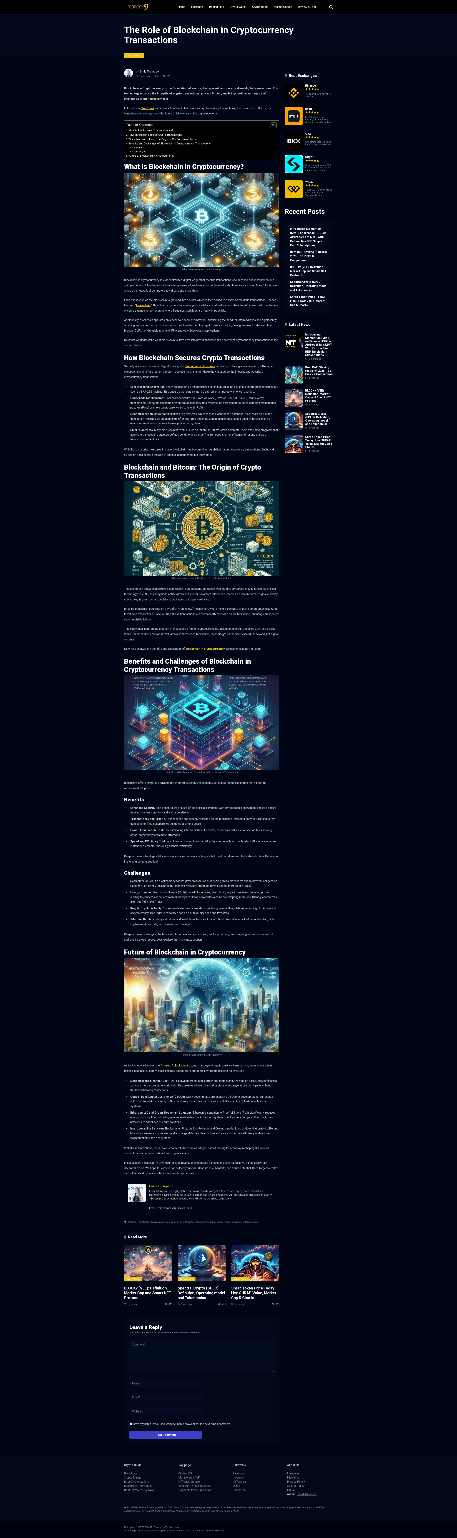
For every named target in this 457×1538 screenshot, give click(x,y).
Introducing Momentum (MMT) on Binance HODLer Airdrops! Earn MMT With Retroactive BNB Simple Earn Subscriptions (308, 237)
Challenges (139, 151)
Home (181, 7)
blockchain (143, 305)
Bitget (309, 157)
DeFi (197, 1477)
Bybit (308, 109)
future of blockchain (174, 1065)
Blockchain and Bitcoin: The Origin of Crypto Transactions (162, 139)
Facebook (239, 1473)
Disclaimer (293, 1477)
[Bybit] (294, 124)
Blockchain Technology (138, 1485)
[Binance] (294, 100)
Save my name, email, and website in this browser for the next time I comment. (182, 1424)
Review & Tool (307, 7)
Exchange (197, 7)
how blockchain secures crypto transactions (201, 1222)
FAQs (290, 1490)
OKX (308, 134)
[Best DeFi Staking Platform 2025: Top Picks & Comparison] (294, 382)
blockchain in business (200, 366)
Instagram (239, 1477)
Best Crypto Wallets (136, 1481)
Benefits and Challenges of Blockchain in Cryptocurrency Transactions (170, 143)
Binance (310, 85)
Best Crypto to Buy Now (139, 1490)
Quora (236, 1485)
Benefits (138, 147)
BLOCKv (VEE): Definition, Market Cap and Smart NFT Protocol (147, 1293)
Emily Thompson (149, 71)
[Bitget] (294, 172)
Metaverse (185, 1477)
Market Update (283, 7)
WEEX (309, 182)
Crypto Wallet (238, 7)
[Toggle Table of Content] (272, 125)
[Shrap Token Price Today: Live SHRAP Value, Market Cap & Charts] (255, 1263)
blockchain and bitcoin (139, 1222)
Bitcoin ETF (185, 1473)
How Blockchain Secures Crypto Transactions (155, 134)
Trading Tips (216, 7)
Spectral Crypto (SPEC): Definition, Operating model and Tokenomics (201, 1293)
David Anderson (307, 1494)
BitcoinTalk (239, 1490)
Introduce (293, 1473)
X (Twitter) (239, 1481)
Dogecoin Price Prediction (194, 1490)
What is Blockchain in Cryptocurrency (242, 1222)
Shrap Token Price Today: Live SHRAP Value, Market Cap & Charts (253, 1293)
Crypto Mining (132, 1477)
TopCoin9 (147, 108)
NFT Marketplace (189, 1481)
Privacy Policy (296, 1481)
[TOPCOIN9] (139, 6)
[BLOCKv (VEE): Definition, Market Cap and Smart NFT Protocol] (148, 1263)
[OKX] (294, 149)
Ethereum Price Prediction (194, 1485)
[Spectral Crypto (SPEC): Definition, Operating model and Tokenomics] (202, 1263)
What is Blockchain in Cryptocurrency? (151, 130)
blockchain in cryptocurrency (205, 648)
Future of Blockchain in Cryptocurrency (151, 155)
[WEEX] (294, 197)
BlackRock (130, 1473)
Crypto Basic (260, 7)
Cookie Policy (295, 1485)
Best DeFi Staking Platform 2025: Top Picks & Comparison (308, 256)
